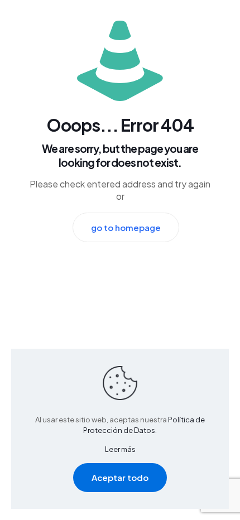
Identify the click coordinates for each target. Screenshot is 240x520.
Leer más (120, 449)
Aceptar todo (120, 477)
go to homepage (126, 227)
